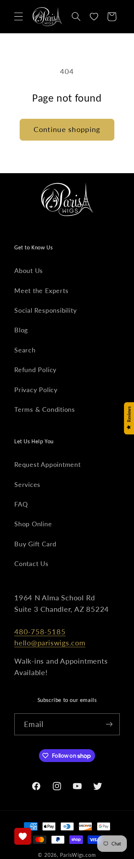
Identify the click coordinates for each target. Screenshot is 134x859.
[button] (18, 16)
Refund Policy (35, 370)
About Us (28, 270)
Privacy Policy (36, 390)
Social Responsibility (45, 310)
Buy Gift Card (35, 544)
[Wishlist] (94, 16)
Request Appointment (47, 464)
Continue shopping (67, 129)
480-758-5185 (39, 632)
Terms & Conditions (44, 409)
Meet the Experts (41, 290)
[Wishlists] (22, 836)
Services (27, 484)
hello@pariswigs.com (49, 643)
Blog (21, 330)
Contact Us (31, 563)
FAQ (21, 504)
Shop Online (33, 524)
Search (25, 350)
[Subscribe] (109, 724)
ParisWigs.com (78, 855)
